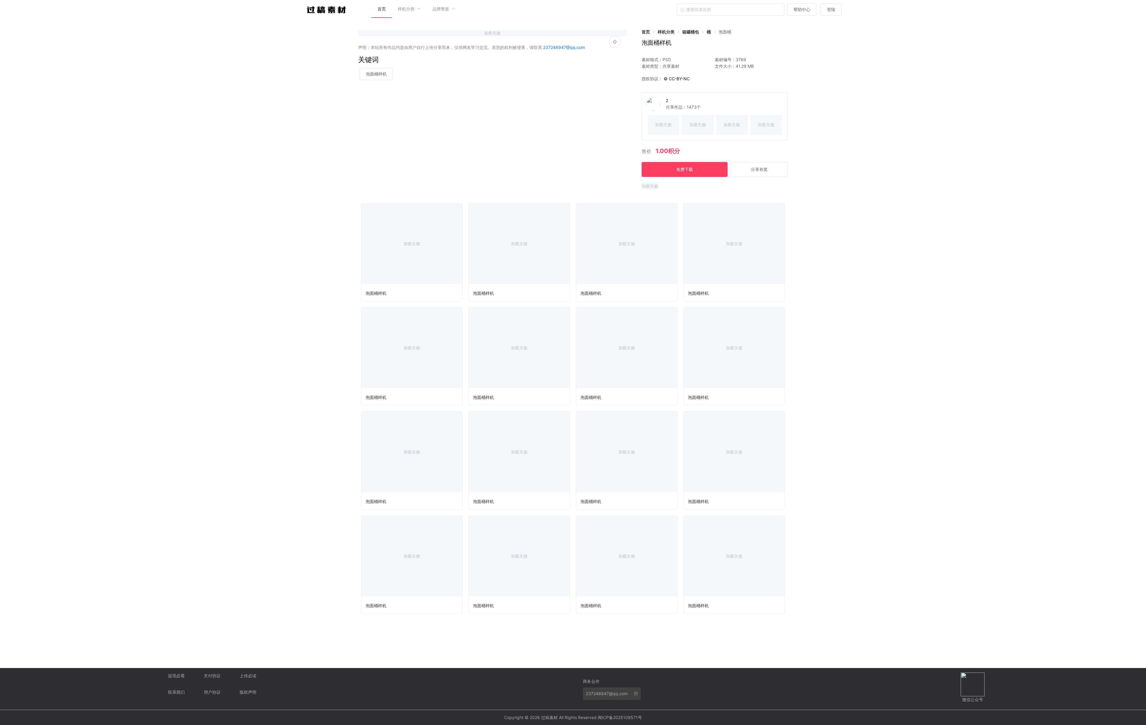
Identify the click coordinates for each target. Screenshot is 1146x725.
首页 (646, 31)
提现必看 (176, 675)
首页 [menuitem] (382, 8)
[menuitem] (409, 9)
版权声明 (248, 692)
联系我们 (176, 692)
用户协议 (212, 692)
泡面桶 (725, 31)
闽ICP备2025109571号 (620, 717)
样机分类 (666, 31)
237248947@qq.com (564, 47)
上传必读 (248, 675)
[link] (646, 31)
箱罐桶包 (690, 31)
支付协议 (212, 675)
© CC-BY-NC (676, 78)
